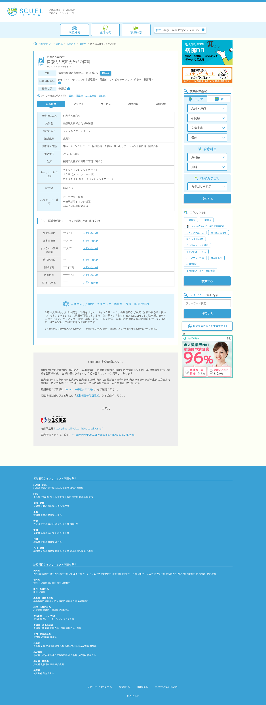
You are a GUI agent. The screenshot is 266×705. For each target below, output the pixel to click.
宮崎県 (73, 551)
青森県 (44, 488)
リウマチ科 (68, 619)
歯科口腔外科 (63, 583)
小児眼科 (72, 655)
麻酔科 (93, 646)
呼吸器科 (49, 601)
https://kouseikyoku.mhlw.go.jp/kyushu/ (78, 428)
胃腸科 (36, 628)
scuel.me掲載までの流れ (80, 389)
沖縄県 (89, 551)
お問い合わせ (90, 233)
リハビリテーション (52, 619)
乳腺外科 (45, 664)
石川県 (58, 506)
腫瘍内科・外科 (129, 574)
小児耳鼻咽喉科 (59, 655)
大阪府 (36, 524)
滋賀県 (58, 524)
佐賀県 (44, 551)
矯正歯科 (52, 583)
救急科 (36, 646)
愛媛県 (51, 542)
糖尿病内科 (106, 574)
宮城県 (58, 488)
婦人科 (36, 664)
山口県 (65, 533)
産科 (52, 664)
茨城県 (68, 497)
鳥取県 (36, 533)
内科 (35, 574)
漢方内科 (54, 574)
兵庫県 (44, 524)
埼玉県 (53, 497)
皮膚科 (42, 592)
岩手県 (51, 488)
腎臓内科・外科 (73, 628)
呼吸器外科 (71, 601)
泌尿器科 (45, 637)
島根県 (44, 533)
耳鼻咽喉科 (38, 601)
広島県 (58, 533)
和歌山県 (74, 524)
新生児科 (91, 655)
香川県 (44, 542)
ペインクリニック (91, 574)
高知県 (58, 542)
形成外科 (50, 646)
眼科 (35, 592)
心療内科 (37, 610)
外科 (43, 646)
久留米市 (71, 44)
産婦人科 (59, 664)
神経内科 (161, 574)
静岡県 (51, 515)
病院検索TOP (45, 44)
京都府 (51, 524)
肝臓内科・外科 (57, 628)
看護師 (79, 96)
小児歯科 (43, 583)
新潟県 (36, 506)
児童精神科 (64, 610)
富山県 (51, 506)
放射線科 (191, 574)
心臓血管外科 (71, 646)
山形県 (73, 488)
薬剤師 (102, 96)
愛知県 (36, 515)
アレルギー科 (75, 574)
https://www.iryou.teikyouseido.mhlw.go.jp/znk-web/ (103, 434)
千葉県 (60, 497)
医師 (71, 96)
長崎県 (51, 551)
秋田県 (65, 488)
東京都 (36, 497)
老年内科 (64, 574)
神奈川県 (45, 497)
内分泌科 (182, 574)
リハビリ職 (90, 96)
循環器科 (59, 646)
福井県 (65, 506)
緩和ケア (142, 574)
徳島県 (36, 542)
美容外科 (37, 673)
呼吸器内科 (59, 601)
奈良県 (65, 524)
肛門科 (36, 637)
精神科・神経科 (50, 610)
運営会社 (141, 687)
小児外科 (82, 655)
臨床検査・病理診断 (206, 574)
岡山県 (51, 533)
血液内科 (116, 574)
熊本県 (58, 551)
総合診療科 (44, 574)
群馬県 (82, 497)
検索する (207, 198)
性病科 (53, 637)
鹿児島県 (81, 551)
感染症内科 (171, 574)
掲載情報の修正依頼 (87, 395)
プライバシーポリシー (98, 687)
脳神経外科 (83, 646)
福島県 (80, 488)
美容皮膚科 (48, 673)
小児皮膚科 (46, 655)
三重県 (58, 515)
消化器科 (45, 628)
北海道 (36, 488)
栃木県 (75, 497)
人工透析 (151, 574)
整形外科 (37, 619)
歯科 (35, 583)
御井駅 (83, 44)
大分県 (65, 551)
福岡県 (59, 44)
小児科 (36, 655)
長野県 (44, 506)
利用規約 (123, 687)
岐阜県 (44, 515)
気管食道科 (83, 601)
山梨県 (89, 497)
